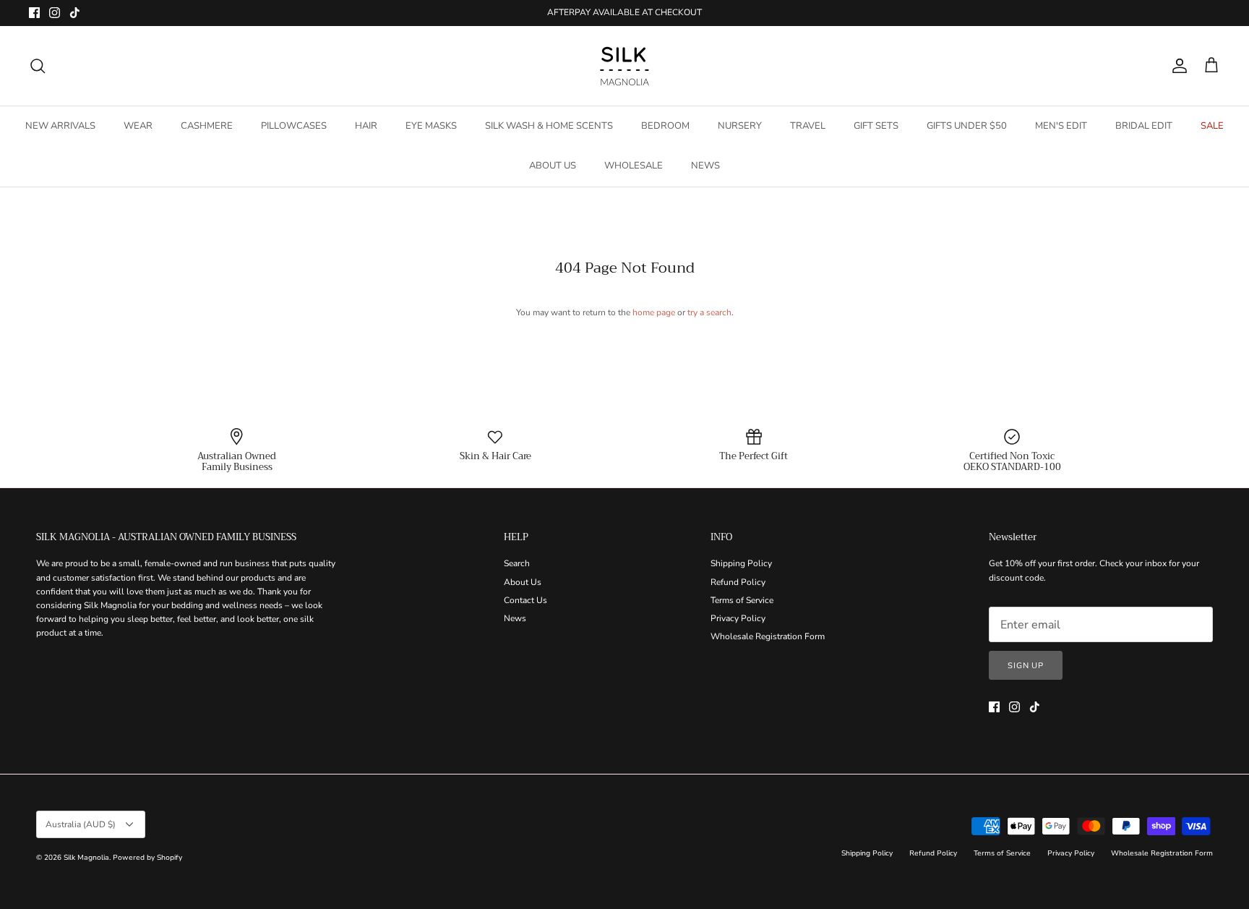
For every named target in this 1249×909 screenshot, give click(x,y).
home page (653, 312)
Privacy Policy (738, 618)
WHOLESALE (633, 165)
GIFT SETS (876, 125)
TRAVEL (807, 125)
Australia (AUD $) (81, 824)
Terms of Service (742, 600)
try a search (709, 312)
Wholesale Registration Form (768, 636)
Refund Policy (738, 582)
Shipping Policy (741, 563)
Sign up (1026, 665)
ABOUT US (552, 165)
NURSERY (740, 125)
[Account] (1176, 65)
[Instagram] (54, 12)
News (515, 618)
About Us (522, 582)
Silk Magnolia (86, 858)
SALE (1212, 125)
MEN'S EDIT (1061, 125)
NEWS (705, 165)
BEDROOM (665, 125)
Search (517, 563)
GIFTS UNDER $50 (967, 125)
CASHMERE (207, 125)
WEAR (138, 125)
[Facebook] (34, 12)
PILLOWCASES (294, 125)
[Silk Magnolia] (624, 65)
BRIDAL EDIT (1143, 125)
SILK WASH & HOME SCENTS (549, 125)
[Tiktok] (74, 12)
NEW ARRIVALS (60, 125)
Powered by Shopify (147, 858)
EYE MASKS (431, 125)
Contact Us (525, 600)
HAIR (366, 125)
